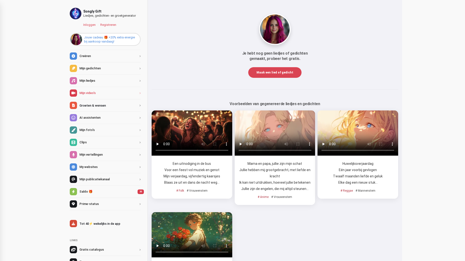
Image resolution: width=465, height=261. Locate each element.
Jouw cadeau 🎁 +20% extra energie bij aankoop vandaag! (109, 39)
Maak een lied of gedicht (274, 72)
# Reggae (347, 190)
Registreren (108, 25)
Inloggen (89, 25)
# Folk (180, 190)
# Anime (263, 197)
